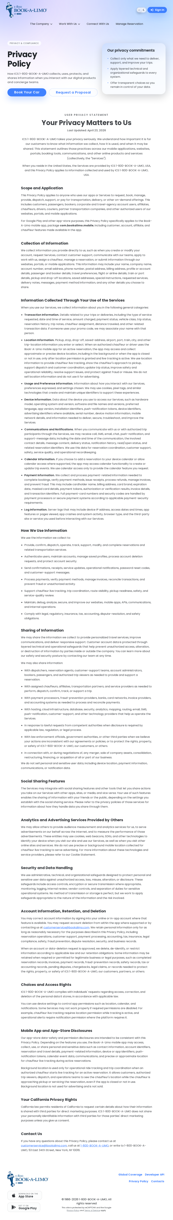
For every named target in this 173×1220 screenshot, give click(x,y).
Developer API (154, 1175)
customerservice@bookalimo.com (66, 927)
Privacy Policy (73, 1210)
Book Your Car (27, 92)
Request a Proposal (73, 92)
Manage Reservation (129, 24)
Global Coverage (130, 1175)
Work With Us (68, 24)
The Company (39, 24)
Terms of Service (92, 1210)
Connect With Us (98, 24)
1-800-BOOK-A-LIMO (95, 1146)
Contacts (157, 1181)
